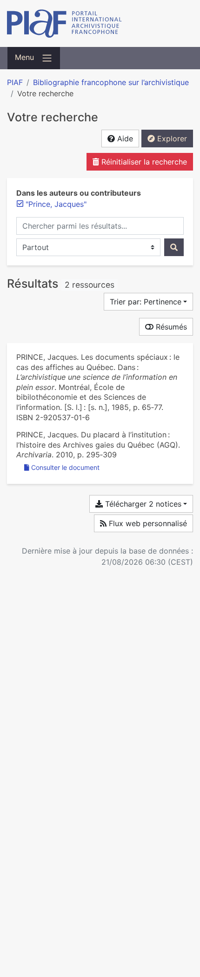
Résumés (170, 326)
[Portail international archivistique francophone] (100, 23)
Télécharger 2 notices (142, 503)
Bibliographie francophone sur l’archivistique (111, 82)
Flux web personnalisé (147, 523)
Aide (124, 138)
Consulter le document (65, 467)
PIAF (15, 82)
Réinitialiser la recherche (143, 161)
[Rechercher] (174, 247)
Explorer (171, 138)
